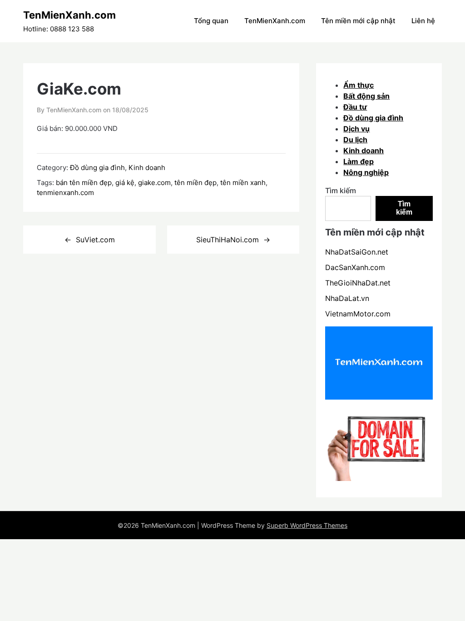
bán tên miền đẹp (84, 182)
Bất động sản (366, 95)
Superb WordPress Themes (307, 525)
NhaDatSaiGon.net (356, 251)
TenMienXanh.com (69, 15)
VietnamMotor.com (358, 313)
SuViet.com (95, 239)
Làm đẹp (358, 161)
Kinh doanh (147, 167)
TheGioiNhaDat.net (358, 282)
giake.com (154, 182)
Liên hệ (423, 20)
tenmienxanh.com (65, 192)
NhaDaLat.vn (347, 298)
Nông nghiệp (366, 172)
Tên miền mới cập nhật (358, 20)
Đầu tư (355, 106)
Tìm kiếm (340, 190)
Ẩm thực (358, 85)
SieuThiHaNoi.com (227, 239)
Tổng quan (211, 20)
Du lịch (355, 139)
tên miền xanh (243, 182)
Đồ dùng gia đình (97, 167)
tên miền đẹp (195, 182)
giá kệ (124, 182)
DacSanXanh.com (355, 267)
